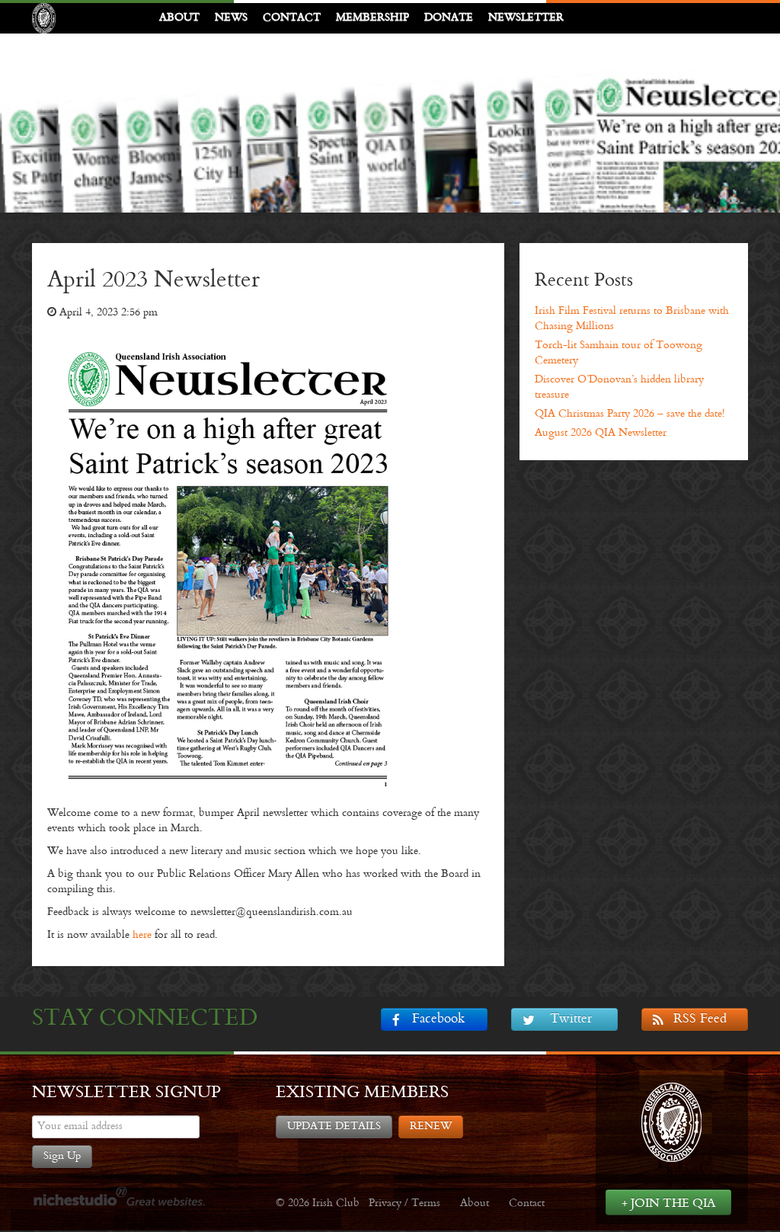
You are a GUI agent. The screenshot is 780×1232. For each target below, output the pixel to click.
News (231, 17)
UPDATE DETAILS (334, 1126)
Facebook (438, 1019)
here (142, 935)
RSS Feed (700, 1019)
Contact (292, 17)
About (179, 17)
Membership (372, 17)
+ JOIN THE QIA (668, 1203)
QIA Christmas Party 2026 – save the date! (629, 414)
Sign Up (62, 1156)
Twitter (571, 1019)
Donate (448, 17)
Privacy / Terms (404, 1203)
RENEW (431, 1126)
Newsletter (526, 17)
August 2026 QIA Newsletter (601, 433)
